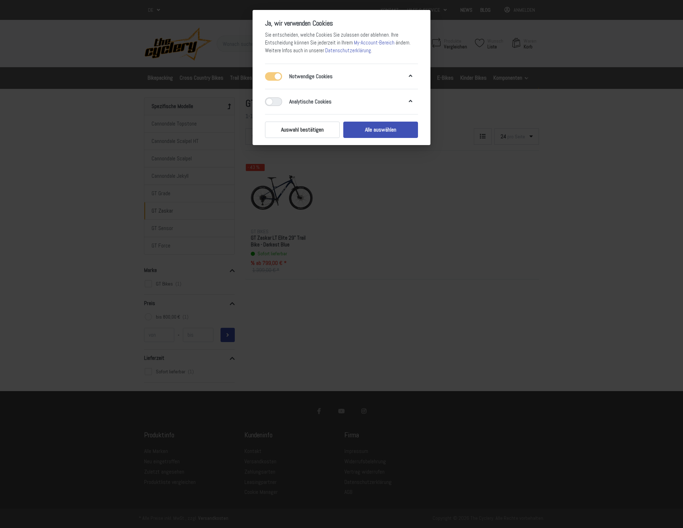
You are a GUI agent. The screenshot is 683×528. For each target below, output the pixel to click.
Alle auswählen (380, 129)
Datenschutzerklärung (348, 50)
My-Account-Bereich (374, 42)
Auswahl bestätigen (302, 129)
